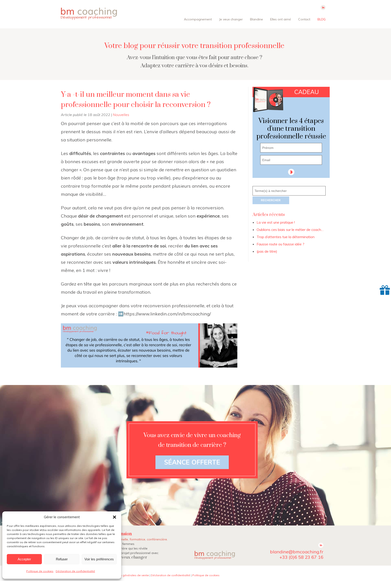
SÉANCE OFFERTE (192, 462)
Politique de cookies (39, 571)
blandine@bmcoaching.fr (296, 551)
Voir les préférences (99, 559)
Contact (304, 19)
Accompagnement (198, 19)
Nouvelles (121, 114)
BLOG (321, 19)
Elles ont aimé (280, 19)
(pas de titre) (267, 251)
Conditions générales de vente (128, 575)
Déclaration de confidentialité (75, 571)
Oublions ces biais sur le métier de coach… (290, 229)
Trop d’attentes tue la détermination (286, 237)
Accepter (24, 559)
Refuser (62, 559)
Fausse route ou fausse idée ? (280, 244)
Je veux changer (231, 19)
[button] (114, 517)
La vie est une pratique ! (276, 222)
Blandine (256, 19)
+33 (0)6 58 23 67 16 (301, 557)
